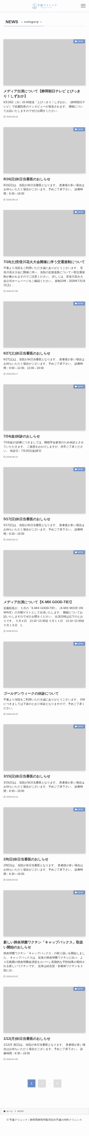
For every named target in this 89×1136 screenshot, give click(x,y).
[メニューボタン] (83, 6)
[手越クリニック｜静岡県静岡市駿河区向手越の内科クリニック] (44, 6)
